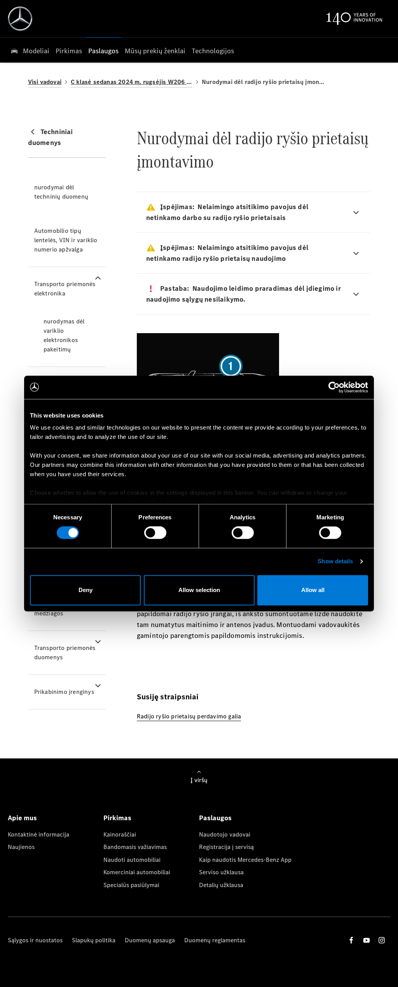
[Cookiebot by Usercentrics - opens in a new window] (334, 387)
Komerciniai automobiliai (136, 872)
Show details (335, 561)
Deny (86, 590)
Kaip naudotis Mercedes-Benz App (245, 860)
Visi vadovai (44, 82)
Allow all (313, 590)
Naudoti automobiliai (132, 860)
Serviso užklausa (221, 872)
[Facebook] (351, 940)
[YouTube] (366, 940)
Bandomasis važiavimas (135, 847)
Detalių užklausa (221, 885)
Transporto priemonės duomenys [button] (65, 652)
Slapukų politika (93, 940)
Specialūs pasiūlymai (131, 885)
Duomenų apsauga (150, 940)
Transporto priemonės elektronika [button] (65, 288)
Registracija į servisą (226, 847)
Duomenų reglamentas (214, 940)
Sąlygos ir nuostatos (35, 940)
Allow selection (199, 590)
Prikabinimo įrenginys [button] (64, 692)
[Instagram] (381, 940)
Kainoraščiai (119, 834)
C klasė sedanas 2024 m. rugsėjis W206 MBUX (131, 82)
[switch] (155, 533)
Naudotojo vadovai (224, 834)
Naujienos (21, 847)
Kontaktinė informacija (38, 834)
